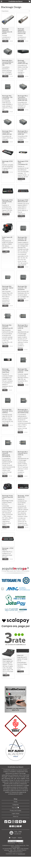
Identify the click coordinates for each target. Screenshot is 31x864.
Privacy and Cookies (15, 810)
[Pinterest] (16, 822)
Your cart (14, 807)
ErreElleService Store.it (15, 1)
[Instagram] (13, 822)
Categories (15, 805)
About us (15, 816)
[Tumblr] (20, 822)
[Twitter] (9, 822)
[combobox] (15, 11)
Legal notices (15, 813)
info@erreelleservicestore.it (15, 852)
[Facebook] (5, 822)
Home (15, 802)
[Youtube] (24, 822)
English (14, 838)
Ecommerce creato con (15, 854)
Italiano (20, 838)
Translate (20, 843)
